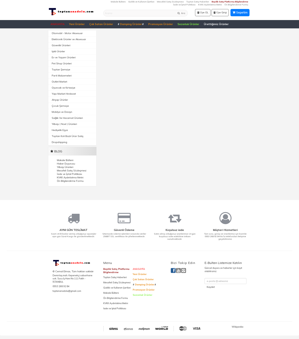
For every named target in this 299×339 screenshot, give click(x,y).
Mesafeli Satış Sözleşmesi (170, 1)
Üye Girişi (221, 12)
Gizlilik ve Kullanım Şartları (141, 1)
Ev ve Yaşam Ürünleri (64, 57)
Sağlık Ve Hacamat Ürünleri (67, 118)
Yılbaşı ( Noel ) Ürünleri (64, 124)
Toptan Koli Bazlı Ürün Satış (67, 136)
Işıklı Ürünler (58, 51)
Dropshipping (59, 142)
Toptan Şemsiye (61, 69)
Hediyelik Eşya (60, 130)
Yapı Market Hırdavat (64, 93)
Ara (182, 13)
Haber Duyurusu (66, 163)
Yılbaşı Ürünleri (65, 167)
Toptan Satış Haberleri (197, 1)
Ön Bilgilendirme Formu (236, 4)
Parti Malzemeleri (62, 75)
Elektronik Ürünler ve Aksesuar (69, 39)
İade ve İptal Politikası (184, 4)
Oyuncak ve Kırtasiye (63, 87)
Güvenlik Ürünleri (61, 45)
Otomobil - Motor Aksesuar (67, 33)
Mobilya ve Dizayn (62, 111)
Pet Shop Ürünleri (62, 63)
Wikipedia (237, 326)
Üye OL (204, 12)
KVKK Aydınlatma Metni (210, 4)
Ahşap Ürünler (60, 99)
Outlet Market (59, 81)
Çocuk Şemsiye (60, 105)
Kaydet (211, 286)
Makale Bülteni (118, 1)
